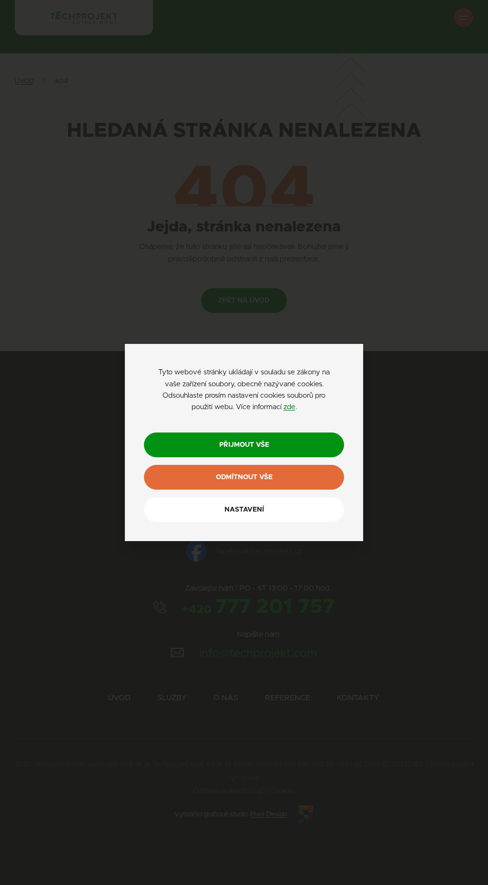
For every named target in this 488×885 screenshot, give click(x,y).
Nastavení (244, 509)
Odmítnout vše (244, 477)
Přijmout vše (244, 445)
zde (289, 407)
